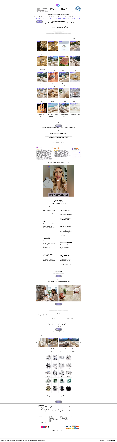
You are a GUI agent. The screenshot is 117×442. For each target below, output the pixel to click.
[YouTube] (46, 427)
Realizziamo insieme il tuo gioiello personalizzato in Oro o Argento (58, 33)
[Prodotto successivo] (80, 342)
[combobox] (75, 38)
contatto (54, 324)
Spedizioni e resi (73, 418)
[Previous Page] (53, 122)
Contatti (61, 416)
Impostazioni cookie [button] (102, 440)
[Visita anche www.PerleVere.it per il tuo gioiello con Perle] (58, 18)
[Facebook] (44, 427)
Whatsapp (65, 324)
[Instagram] (42, 427)
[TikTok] (48, 427)
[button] (72, 11)
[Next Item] (79, 152)
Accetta (113, 440)
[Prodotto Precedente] (36, 342)
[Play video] (58, 181)
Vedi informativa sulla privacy (40, 440)
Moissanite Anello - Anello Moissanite (58, 21)
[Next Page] (63, 122)
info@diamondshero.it (65, 419)
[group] (58, 345)
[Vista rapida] (43, 342)
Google (62, 162)
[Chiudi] (115, 440)
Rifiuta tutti (108, 440)
